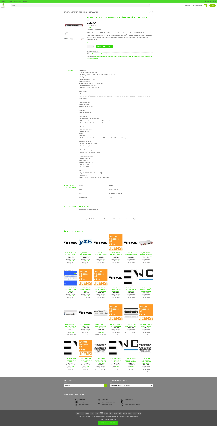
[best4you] (4, 6)
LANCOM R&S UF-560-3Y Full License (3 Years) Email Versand (101, 289)
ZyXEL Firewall (148, 56)
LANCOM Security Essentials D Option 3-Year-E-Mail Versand (146, 289)
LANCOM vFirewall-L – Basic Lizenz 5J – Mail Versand (115, 289)
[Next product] (148, 12)
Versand (91, 27)
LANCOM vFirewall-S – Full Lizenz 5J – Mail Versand (131, 254)
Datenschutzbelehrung (112, 416)
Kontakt (25, 1)
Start (66, 12)
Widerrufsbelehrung (124, 416)
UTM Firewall (140, 56)
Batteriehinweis (134, 416)
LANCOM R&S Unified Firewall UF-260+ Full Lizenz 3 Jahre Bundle (146, 361)
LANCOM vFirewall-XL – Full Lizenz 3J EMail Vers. (115, 360)
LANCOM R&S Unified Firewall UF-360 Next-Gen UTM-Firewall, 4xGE (70, 325)
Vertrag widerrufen (108, 423)
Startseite (3, 1)
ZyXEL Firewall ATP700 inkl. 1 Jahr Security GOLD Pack (130, 324)
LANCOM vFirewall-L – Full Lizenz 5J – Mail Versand (101, 254)
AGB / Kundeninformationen (98, 416)
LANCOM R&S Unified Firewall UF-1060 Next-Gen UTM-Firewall (100, 325)
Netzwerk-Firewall (112, 56)
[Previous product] (151, 12)
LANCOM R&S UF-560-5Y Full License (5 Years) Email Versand (146, 324)
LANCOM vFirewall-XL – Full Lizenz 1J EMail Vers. (130, 289)
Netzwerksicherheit (122, 56)
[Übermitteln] (148, 5)
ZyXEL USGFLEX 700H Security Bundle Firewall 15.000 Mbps (146, 254)
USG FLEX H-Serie (132, 56)
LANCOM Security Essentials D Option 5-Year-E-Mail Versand (131, 360)
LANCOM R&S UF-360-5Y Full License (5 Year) (116, 254)
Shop (10, 1)
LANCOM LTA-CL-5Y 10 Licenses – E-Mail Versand (70, 289)
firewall (96, 56)
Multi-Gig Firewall (102, 56)
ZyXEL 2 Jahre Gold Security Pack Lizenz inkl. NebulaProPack (85, 254)
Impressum (82, 416)
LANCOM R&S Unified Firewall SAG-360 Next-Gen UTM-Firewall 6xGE (100, 361)
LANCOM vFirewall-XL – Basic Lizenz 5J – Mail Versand (70, 254)
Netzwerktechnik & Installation (84, 12)
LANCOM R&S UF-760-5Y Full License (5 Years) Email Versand (116, 324)
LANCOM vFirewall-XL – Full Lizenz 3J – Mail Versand (85, 324)
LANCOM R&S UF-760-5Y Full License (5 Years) (86, 289)
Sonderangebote (17, 1)
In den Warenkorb (104, 46)
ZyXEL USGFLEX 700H (92, 58)
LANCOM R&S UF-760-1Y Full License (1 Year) (86, 360)
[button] (200, 5)
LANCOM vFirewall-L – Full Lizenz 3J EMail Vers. (70, 360)
